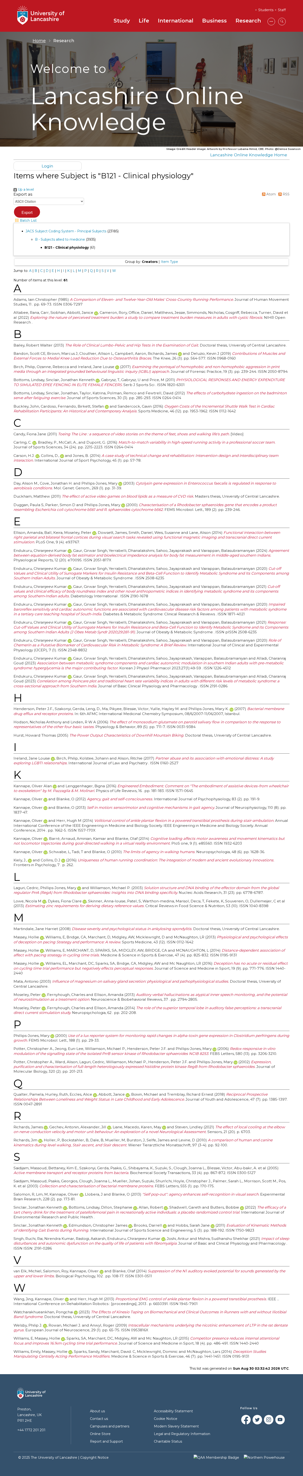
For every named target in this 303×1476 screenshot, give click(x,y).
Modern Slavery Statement (176, 1426)
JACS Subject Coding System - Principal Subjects (66, 231)
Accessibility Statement (173, 1411)
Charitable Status (168, 1441)
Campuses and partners (109, 1426)
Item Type (169, 262)
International (175, 21)
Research (248, 21)
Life (144, 21)
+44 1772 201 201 (31, 1430)
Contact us (99, 1419)
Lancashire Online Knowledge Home (248, 154)
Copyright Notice (94, 1457)
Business (214, 21)
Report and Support (106, 1441)
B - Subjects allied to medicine (60, 239)
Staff (282, 10)
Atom (270, 194)
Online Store (100, 1434)
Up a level (25, 189)
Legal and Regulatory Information (182, 1434)
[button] (27, 212)
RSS (286, 194)
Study (122, 21)
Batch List (28, 220)
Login (47, 165)
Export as (22, 194)
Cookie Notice (165, 1419)
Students (265, 10)
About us (97, 1411)
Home (39, 40)
